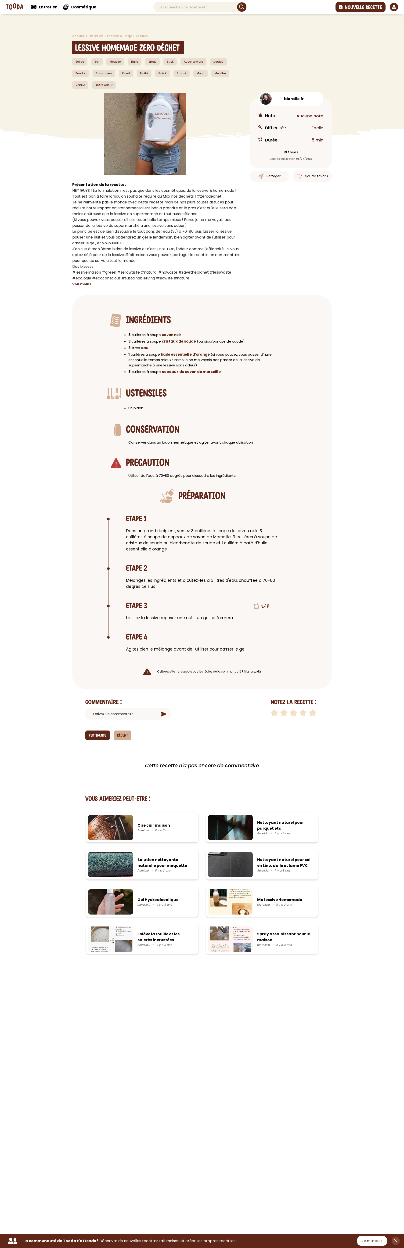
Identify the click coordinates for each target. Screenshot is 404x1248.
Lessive (142, 36)
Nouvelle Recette (363, 7)
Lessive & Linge (120, 36)
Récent (122, 735)
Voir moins (81, 284)
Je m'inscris (372, 1240)
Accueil (79, 36)
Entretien (96, 36)
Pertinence (97, 735)
